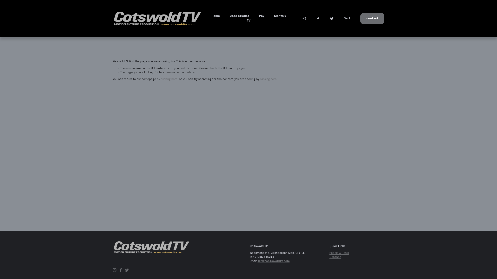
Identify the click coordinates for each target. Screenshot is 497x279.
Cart (347, 18)
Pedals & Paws (339, 253)
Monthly (280, 16)
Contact (372, 18)
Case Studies (239, 16)
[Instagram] (304, 19)
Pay (261, 16)
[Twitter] (332, 19)
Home (215, 16)
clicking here (169, 79)
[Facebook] (318, 19)
